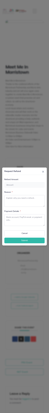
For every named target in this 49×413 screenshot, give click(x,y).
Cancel (24, 233)
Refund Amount (11, 179)
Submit (24, 240)
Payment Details (12, 211)
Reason (8, 192)
